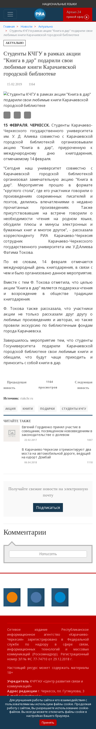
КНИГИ (28, 409)
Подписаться (48, 507)
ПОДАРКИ (47, 409)
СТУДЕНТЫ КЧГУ (74, 409)
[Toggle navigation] (10, 14)
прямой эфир (75, 14)
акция (10, 409)
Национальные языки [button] (59, 4)
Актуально (15, 43)
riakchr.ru (26, 398)
